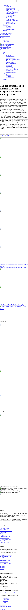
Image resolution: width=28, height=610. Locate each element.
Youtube (2, 569)
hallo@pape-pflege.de (5, 34)
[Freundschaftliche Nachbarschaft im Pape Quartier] (13, 267)
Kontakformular (4, 608)
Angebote (5, 5)
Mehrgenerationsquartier (12, 12)
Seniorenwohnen (4, 529)
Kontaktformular (4, 562)
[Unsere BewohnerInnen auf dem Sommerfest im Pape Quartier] (14, 266)
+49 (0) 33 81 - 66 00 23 (6, 33)
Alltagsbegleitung (10, 19)
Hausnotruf (9, 18)
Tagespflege (9, 16)
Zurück (2, 309)
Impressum (5, 40)
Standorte (8, 27)
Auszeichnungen (10, 29)
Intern (4, 602)
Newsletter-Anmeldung (6, 563)
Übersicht (8, 6)
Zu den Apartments (4, 135)
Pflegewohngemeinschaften (13, 10)
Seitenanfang (3, 605)
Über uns (5, 25)
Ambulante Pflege (10, 8)
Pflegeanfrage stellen (5, 36)
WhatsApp (2, 558)
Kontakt (5, 30)
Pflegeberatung (10, 13)
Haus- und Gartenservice (12, 20)
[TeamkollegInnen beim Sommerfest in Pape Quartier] (13, 306)
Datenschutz (6, 41)
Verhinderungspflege (11, 15)
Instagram (2, 566)
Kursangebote (9, 22)
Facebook (2, 567)
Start (4, 3)
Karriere (2, 37)
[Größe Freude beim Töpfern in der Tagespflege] (12, 305)
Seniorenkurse (3, 540)
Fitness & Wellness (11, 23)
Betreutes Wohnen (10, 9)
